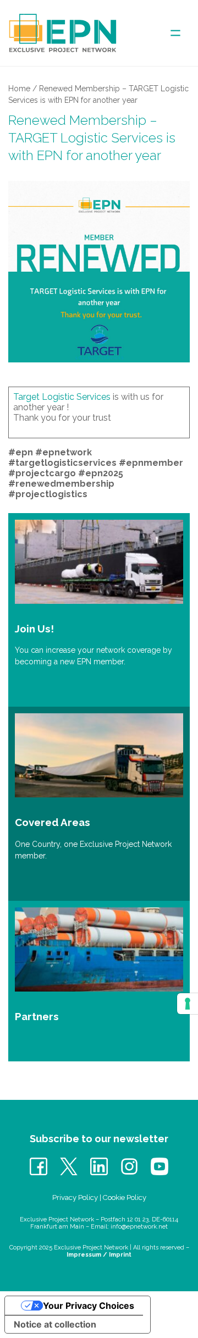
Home (19, 88)
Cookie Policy (124, 1197)
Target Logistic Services (62, 397)
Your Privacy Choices (88, 1305)
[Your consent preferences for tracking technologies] (187, 1003)
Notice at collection (55, 1324)
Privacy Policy (75, 1197)
